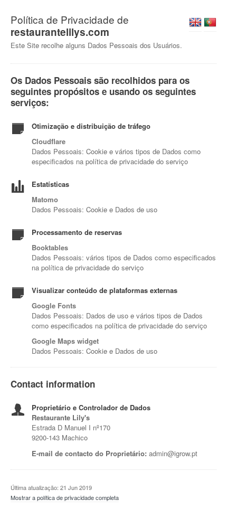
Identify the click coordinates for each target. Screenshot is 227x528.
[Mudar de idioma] (195, 25)
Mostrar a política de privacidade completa (65, 497)
